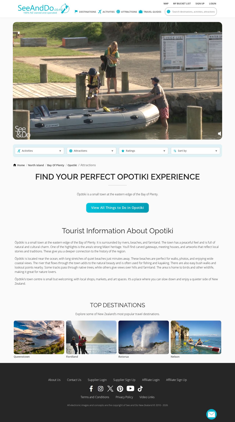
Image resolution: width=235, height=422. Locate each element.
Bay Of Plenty (55, 165)
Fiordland (20, 356)
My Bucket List (182, 3)
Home (21, 165)
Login (212, 3)
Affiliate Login (151, 380)
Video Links (147, 397)
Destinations (87, 11)
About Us (54, 380)
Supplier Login (97, 380)
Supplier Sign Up (124, 380)
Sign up (200, 3)
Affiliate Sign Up (176, 380)
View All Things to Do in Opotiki (117, 207)
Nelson (122, 356)
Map (166, 3)
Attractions (129, 11)
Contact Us (74, 380)
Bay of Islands (179, 356)
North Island (36, 165)
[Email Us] (211, 414)
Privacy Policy (124, 397)
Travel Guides (152, 11)
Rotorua (71, 356)
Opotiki (72, 165)
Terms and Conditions (95, 397)
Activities (108, 11)
